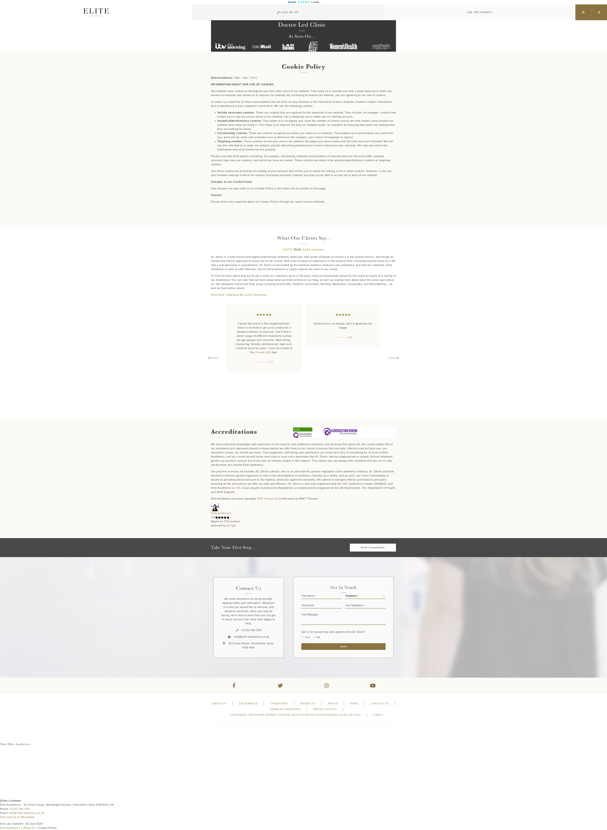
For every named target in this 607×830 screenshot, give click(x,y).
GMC (345, 483)
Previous (213, 358)
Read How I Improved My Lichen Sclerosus (239, 294)
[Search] (583, 12)
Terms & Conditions (285, 709)
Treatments (248, 703)
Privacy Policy (325, 709)
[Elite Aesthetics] (96, 12)
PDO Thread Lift (267, 498)
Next (393, 358)
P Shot (378, 715)
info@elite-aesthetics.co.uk (251, 636)
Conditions (279, 703)
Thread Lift (262, 352)
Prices (333, 703)
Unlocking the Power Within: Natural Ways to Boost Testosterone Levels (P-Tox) (295, 715)
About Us (219, 703)
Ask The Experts (479, 12)
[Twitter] (280, 685)
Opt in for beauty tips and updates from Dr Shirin (333, 632)
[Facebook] (234, 685)
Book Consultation (373, 547)
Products (307, 703)
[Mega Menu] (599, 12)
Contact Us (380, 703)
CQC (238, 488)
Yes (307, 637)
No (318, 637)
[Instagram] (327, 685)
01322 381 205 (290, 12)
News (354, 703)
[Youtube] (373, 685)
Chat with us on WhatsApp (17, 817)
